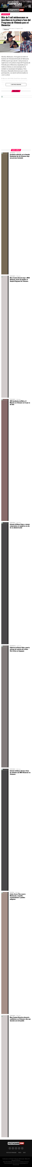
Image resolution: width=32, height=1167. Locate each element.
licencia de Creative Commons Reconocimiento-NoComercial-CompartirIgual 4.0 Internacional (16, 1163)
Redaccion (6, 29)
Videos (19, 1152)
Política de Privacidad (11, 1152)
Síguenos (16, 91)
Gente (24, 1152)
